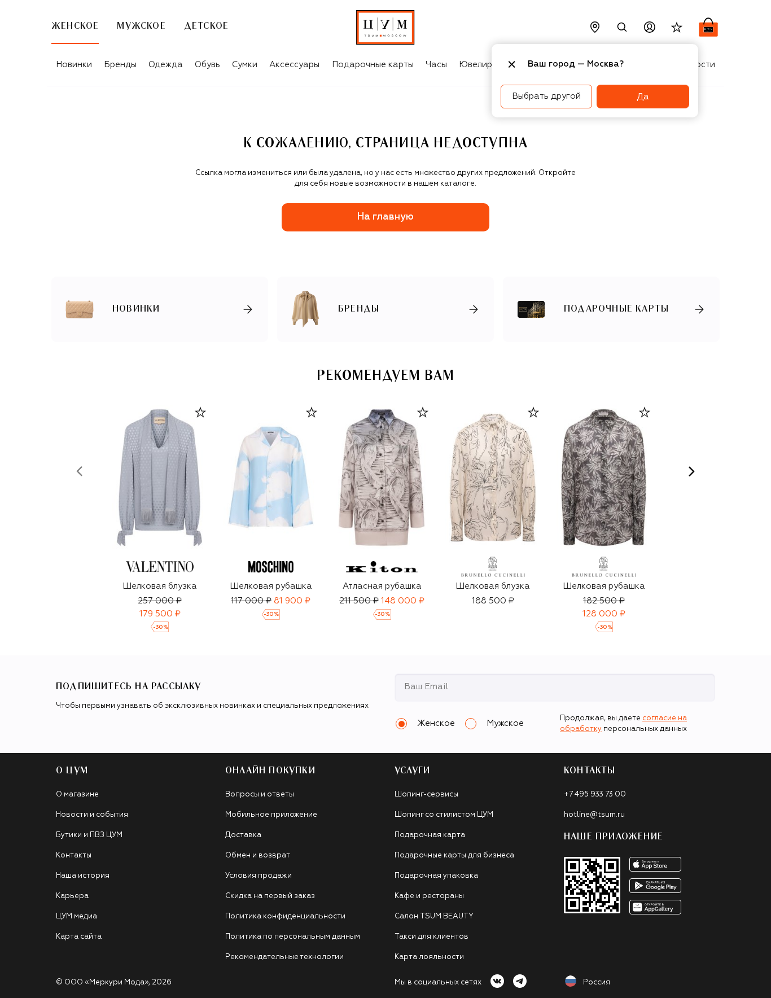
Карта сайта (79, 936)
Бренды (120, 64)
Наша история (82, 875)
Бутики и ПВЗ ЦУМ (89, 835)
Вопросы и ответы (259, 794)
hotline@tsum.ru (594, 814)
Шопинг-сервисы (426, 794)
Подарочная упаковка (436, 875)
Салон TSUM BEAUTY (434, 916)
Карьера (72, 896)
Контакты (73, 855)
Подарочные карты (373, 64)
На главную (385, 217)
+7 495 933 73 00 (595, 794)
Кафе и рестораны (429, 896)
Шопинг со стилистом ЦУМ (444, 814)
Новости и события (92, 814)
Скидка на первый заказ (270, 896)
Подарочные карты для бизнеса (454, 855)
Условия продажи (258, 875)
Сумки (244, 64)
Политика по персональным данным (292, 936)
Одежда (165, 64)
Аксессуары (294, 64)
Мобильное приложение (271, 814)
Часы (436, 64)
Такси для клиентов (431, 936)
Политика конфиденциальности (285, 916)
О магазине (77, 794)
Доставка (243, 835)
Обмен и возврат (257, 855)
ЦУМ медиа (76, 916)
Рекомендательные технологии (284, 957)
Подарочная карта (430, 835)
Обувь (207, 64)
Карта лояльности (429, 957)
